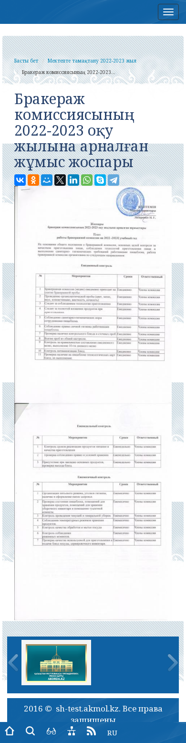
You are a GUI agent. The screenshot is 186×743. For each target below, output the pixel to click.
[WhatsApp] (87, 180)
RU (112, 732)
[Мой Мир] (46, 180)
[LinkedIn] (73, 180)
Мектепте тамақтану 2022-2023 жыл (92, 60)
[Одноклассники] (33, 180)
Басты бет (26, 60)
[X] (60, 180)
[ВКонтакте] (20, 180)
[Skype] (100, 180)
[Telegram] (113, 180)
